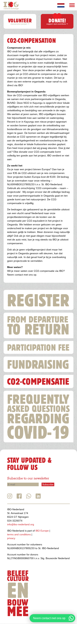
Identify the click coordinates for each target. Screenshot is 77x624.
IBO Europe (42, 530)
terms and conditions (19, 534)
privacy (11, 538)
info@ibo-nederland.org (20, 524)
